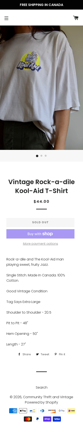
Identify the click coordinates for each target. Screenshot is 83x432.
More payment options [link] (40, 244)
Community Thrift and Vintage (48, 397)
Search (41, 387)
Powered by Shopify (41, 402)
